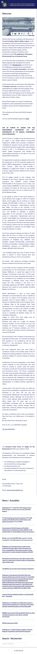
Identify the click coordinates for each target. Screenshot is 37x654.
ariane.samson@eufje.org (15, 490)
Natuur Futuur (27, 507)
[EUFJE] (18, 5)
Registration (6, 507)
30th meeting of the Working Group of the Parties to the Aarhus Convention (17, 519)
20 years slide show (8, 429)
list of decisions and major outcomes (15, 518)
